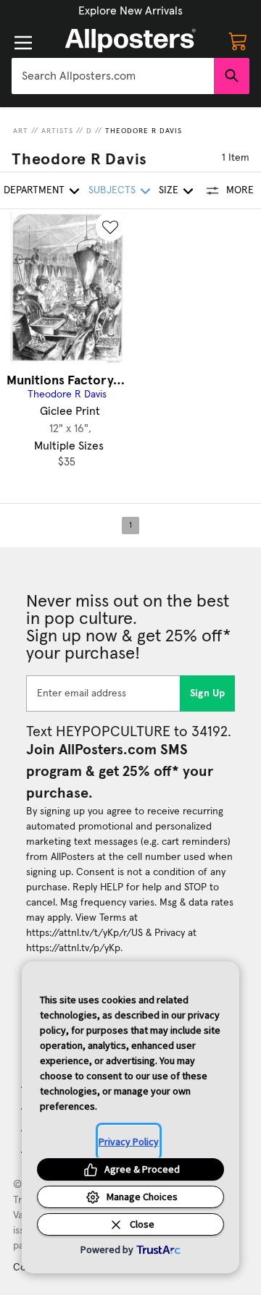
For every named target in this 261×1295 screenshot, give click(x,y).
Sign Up (207, 693)
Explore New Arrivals (130, 11)
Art (20, 131)
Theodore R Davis (143, 131)
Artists (57, 131)
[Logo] (130, 40)
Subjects (112, 190)
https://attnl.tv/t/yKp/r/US (84, 933)
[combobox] (113, 76)
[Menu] (23, 42)
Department (34, 190)
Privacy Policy (129, 1141)
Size (168, 190)
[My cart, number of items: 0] (237, 40)
